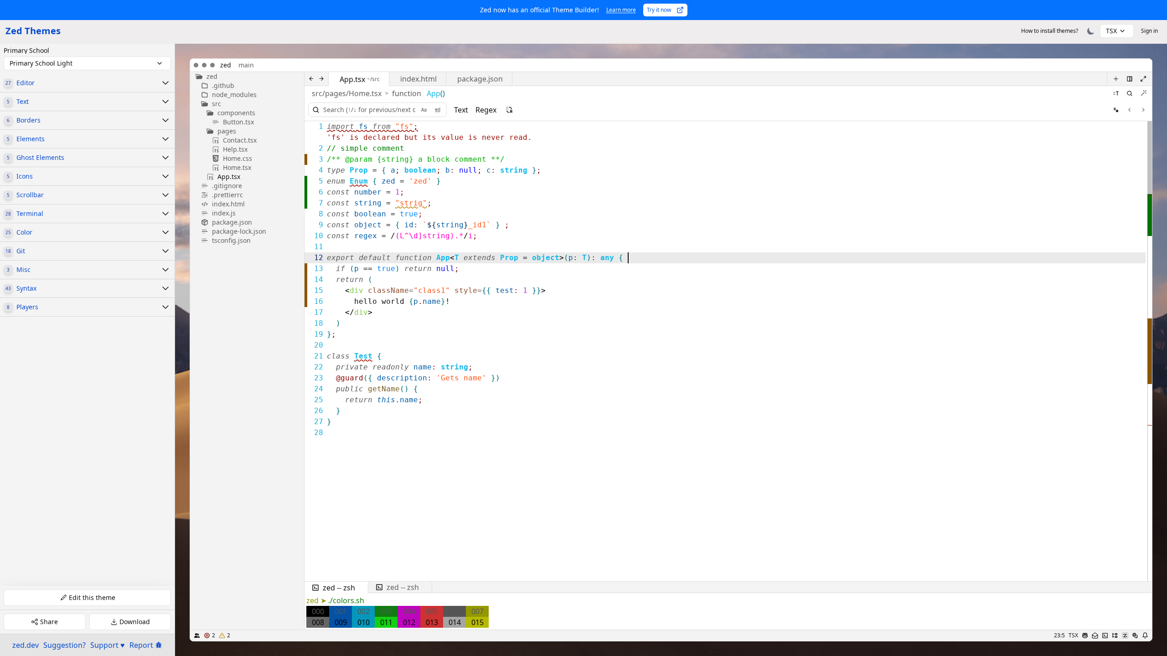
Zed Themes (33, 31)
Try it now (659, 10)
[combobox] (1117, 31)
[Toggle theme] (1090, 31)
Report (141, 645)
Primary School (26, 50)
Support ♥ (107, 645)
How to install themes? (1049, 31)
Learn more (621, 10)
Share (49, 621)
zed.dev (25, 645)
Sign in (1149, 31)
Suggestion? (64, 645)
